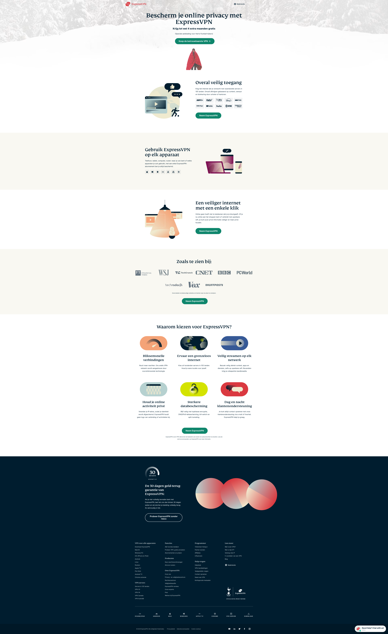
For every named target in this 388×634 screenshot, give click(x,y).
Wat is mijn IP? (229, 550)
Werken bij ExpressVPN (172, 595)
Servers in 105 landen (142, 586)
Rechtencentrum (170, 580)
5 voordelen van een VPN (233, 556)
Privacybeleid (171, 629)
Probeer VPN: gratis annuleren (175, 550)
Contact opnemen (201, 574)
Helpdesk (198, 565)
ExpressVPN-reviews (172, 586)
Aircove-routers (170, 565)
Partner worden (200, 550)
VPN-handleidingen (201, 568)
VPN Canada (139, 595)
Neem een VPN (200, 577)
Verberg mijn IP (230, 553)
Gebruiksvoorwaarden (183, 629)
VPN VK (137, 592)
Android (137, 559)
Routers (137, 565)
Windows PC (139, 553)
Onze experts (169, 589)
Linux (136, 562)
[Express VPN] (135, 4)
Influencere (198, 556)
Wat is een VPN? (230, 547)
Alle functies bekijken (172, 547)
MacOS (137, 550)
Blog (226, 559)
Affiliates (197, 553)
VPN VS (137, 589)
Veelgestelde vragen (201, 571)
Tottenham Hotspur (201, 547)
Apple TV (138, 568)
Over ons (168, 574)
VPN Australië (139, 598)
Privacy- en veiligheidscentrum (175, 577)
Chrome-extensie (140, 577)
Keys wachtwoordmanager (173, 562)
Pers (166, 592)
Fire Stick (138, 571)
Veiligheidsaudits (170, 583)
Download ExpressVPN (142, 547)
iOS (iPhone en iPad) (141, 556)
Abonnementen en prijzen (173, 553)
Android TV (138, 574)
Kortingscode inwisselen (203, 580)
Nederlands (241, 4)
